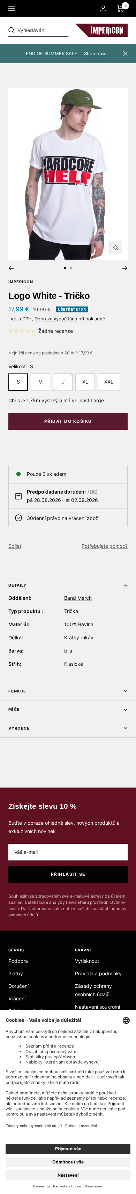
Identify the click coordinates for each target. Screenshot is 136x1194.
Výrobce (19, 728)
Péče (14, 709)
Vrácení (16, 998)
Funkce (17, 691)
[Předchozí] (11, 268)
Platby (15, 973)
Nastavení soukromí (97, 1007)
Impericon (20, 281)
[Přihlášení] (103, 8)
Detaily (17, 585)
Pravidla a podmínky (98, 973)
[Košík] (120, 8)
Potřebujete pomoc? (105, 546)
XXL (108, 382)
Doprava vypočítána (56, 318)
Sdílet (14, 546)
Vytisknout (87, 961)
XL (85, 382)
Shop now (95, 53)
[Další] (125, 268)
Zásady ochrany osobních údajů (93, 990)
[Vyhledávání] (56, 30)
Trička (71, 611)
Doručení (18, 986)
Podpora (18, 961)
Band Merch (78, 598)
